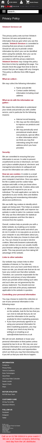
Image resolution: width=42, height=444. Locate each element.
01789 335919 (13, 2)
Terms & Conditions (8, 370)
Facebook (5, 412)
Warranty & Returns (8, 405)
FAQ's (4, 387)
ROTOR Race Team (8, 394)
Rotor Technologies (8, 373)
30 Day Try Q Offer (8, 402)
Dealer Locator (7, 381)
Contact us (5, 365)
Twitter (4, 418)
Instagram (5, 415)
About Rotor (6, 376)
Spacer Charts (6, 384)
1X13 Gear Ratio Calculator (11, 379)
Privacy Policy (6, 368)
